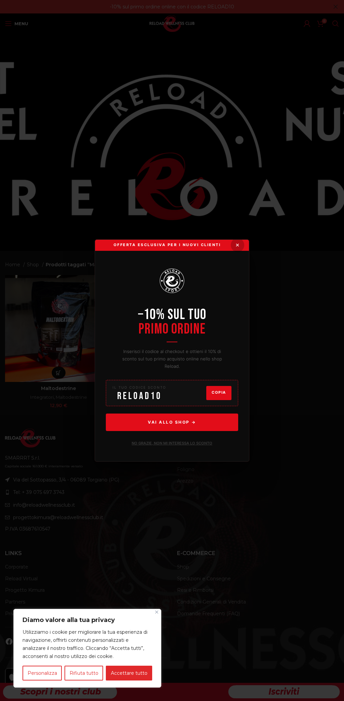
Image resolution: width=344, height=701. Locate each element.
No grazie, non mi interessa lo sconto (172, 443)
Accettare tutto (129, 673)
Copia (219, 392)
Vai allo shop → (172, 422)
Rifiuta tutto (84, 673)
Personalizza (42, 673)
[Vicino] (156, 612)
